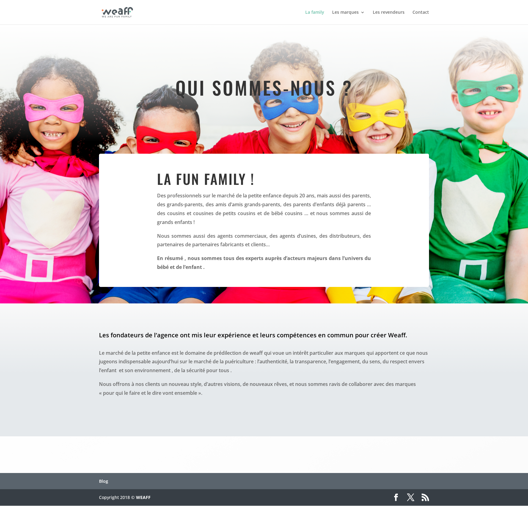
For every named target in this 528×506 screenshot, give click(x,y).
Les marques (345, 12)
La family (314, 12)
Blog (103, 481)
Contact (421, 12)
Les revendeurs (389, 12)
